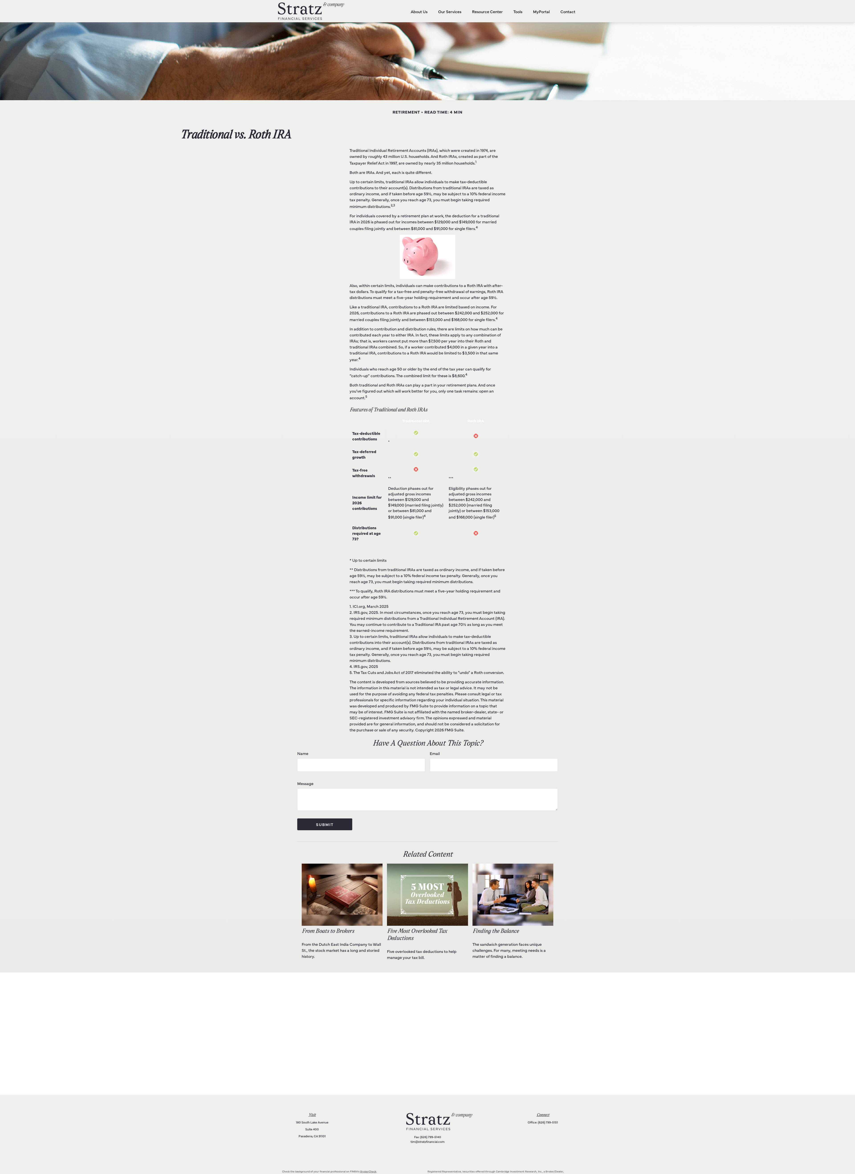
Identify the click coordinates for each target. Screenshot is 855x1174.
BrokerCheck (368, 1171)
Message (305, 783)
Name (302, 753)
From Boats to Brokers (328, 931)
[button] (419, 11)
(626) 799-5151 (548, 1122)
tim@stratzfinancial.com (428, 1141)
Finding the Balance (495, 931)
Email (435, 753)
